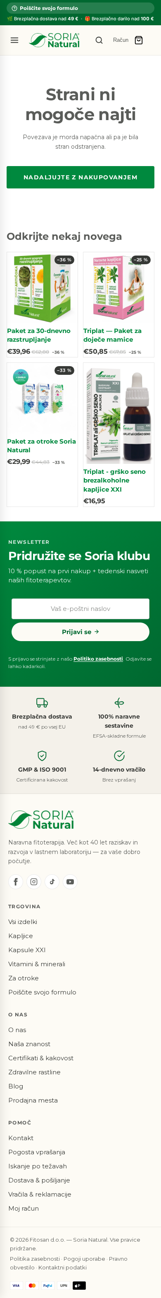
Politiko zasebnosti (98, 659)
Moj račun (23, 1208)
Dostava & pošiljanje (39, 1180)
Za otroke (23, 978)
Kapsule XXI (27, 950)
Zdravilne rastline (34, 1072)
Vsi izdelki (22, 922)
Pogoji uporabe (84, 1258)
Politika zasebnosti (35, 1258)
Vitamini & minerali (36, 964)
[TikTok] (52, 881)
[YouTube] (70, 881)
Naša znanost (29, 1044)
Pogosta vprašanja (36, 1152)
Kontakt (20, 1138)
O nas (17, 1030)
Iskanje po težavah (37, 1166)
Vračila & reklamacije (39, 1194)
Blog (15, 1086)
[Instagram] (33, 881)
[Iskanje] (99, 40)
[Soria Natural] (54, 40)
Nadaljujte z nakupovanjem (80, 177)
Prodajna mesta (33, 1100)
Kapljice (20, 936)
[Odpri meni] (14, 40)
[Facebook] (15, 881)
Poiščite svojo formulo (49, 8)
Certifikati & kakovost (40, 1058)
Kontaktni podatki (62, 1267)
